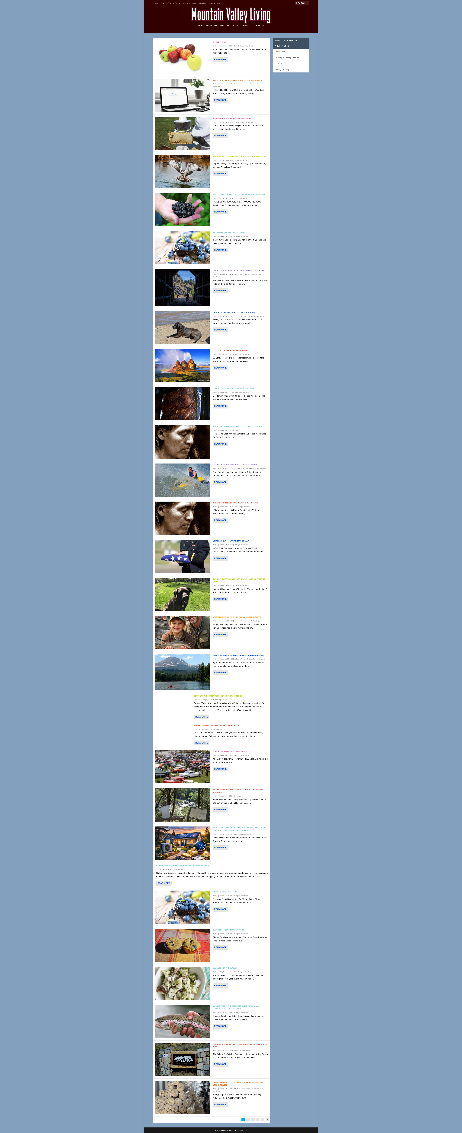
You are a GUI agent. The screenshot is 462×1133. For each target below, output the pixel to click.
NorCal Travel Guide (170, 3)
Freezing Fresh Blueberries (226, 892)
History (237, 430)
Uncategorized (220, 729)
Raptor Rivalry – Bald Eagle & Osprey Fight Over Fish (239, 156)
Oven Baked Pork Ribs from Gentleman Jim (234, 388)
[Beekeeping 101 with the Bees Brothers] (182, 133)
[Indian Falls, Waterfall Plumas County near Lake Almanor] (182, 804)
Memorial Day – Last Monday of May (231, 541)
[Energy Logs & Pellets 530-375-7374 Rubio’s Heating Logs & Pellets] (182, 1097)
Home (155, 3)
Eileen (221, 46)
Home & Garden (239, 46)
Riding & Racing (282, 70)
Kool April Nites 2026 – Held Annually (232, 751)
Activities (237, 755)
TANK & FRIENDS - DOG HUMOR (245, 316)
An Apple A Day (220, 42)
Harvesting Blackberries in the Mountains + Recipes (239, 194)
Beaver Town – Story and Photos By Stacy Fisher (218, 696)
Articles (202, 3)
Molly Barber (223, 274)
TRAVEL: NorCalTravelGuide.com (249, 274)
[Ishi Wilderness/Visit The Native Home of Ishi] (182, 518)
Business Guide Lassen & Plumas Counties (248, 84)
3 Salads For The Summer (225, 968)
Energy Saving (239, 834)
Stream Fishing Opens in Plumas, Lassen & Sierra (237, 617)
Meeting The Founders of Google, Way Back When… (238, 80)
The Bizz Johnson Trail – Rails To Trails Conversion (238, 270)
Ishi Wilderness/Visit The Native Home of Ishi (235, 503)
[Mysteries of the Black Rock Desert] (182, 365)
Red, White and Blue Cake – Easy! (229, 232)
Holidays (237, 545)
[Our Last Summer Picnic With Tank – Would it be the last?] (182, 594)
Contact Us (214, 3)
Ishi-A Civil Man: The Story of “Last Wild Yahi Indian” (239, 426)
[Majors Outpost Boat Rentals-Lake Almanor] (182, 480)
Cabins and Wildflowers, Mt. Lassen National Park (238, 655)
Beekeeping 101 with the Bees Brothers (232, 118)
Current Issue (189, 3)
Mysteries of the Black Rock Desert (230, 350)
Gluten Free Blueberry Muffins (228, 930)
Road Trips (238, 354)
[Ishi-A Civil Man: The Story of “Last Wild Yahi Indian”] (182, 441)
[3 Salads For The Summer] (182, 983)
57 (262, 1119)
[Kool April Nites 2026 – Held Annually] (182, 766)
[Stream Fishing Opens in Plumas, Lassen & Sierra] (182, 632)
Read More (220, 59)
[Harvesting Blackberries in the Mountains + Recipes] (182, 209)
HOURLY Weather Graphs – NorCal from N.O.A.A (217, 725)
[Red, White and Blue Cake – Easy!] (182, 247)
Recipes (235, 198)
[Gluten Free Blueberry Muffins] (182, 945)
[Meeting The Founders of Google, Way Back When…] (182, 95)
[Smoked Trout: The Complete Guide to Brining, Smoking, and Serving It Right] (182, 1021)
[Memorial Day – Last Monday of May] (182, 556)
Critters (236, 160)
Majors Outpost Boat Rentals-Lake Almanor (235, 465)
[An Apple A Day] (182, 57)
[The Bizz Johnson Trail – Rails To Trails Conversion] (182, 287)
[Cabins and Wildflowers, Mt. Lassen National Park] (182, 672)
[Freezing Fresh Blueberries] (182, 907)
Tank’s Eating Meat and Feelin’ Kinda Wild (234, 312)
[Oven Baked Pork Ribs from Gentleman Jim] (182, 403)
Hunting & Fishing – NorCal (287, 58)
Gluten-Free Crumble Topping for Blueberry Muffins (182, 866)
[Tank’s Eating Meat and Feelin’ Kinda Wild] (182, 327)
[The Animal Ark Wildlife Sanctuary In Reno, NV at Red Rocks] (182, 1059)
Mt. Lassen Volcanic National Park (245, 659)
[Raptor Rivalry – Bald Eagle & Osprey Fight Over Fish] (182, 171)
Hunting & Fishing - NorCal (243, 621)
